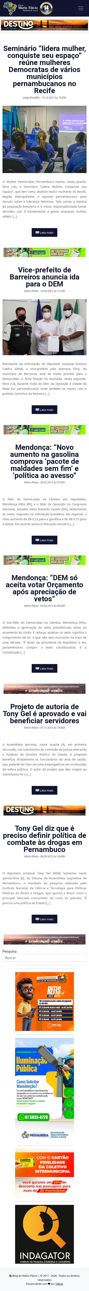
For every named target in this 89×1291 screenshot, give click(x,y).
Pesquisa (9, 951)
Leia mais (46, 232)
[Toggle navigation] (81, 8)
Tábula (59, 1284)
